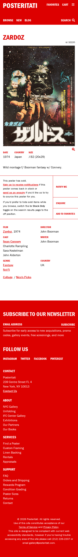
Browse (8, 20)
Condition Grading (14, 489)
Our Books (9, 429)
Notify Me (61, 186)
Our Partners (11, 425)
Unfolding (9, 411)
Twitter (25, 359)
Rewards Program (14, 485)
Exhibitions (10, 420)
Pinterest (56, 359)
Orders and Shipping (16, 480)
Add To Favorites (65, 213)
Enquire (61, 203)
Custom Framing (13, 448)
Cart (65, 4)
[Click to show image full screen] (39, 95)
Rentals (8, 457)
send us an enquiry (14, 192)
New (19, 20)
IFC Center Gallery (14, 416)
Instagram (10, 359)
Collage (7, 277)
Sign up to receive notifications (20, 184)
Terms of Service (28, 527)
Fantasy (8, 265)
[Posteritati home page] (20, 5)
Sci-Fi (6, 269)
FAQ (5, 476)
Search (66, 20)
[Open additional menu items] (73, 4)
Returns (8, 498)
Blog (28, 20)
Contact (8, 503)
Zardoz (7, 231)
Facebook (40, 359)
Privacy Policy (50, 527)
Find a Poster (11, 443)
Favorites (53, 4)
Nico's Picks (23, 277)
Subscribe (68, 324)
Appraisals (9, 461)
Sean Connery (12, 241)
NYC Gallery (10, 406)
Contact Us (10, 391)
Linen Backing (12, 452)
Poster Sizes (10, 494)
